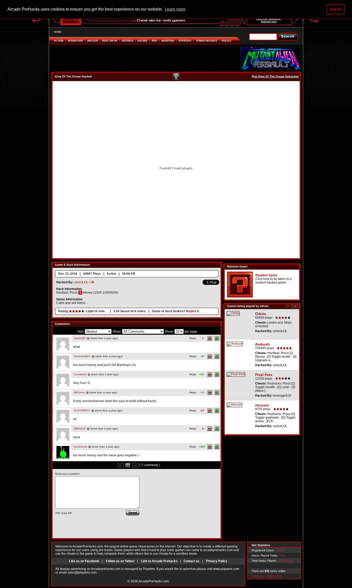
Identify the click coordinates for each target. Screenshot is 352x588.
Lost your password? (268, 19)
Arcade (92, 41)
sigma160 (80, 338)
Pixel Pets (263, 375)
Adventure (75, 41)
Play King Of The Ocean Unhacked (275, 76)
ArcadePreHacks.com (153, 581)
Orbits (260, 314)
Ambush (262, 344)
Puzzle (226, 41)
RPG (154, 41)
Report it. (192, 311)
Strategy (185, 41)
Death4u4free (82, 356)
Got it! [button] (335, 9)
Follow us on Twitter (120, 561)
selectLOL (81, 282)
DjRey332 (80, 428)
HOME (58, 31)
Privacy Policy (216, 561)
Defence (127, 41)
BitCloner (79, 392)
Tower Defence (206, 41)
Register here (269, 21)
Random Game (266, 275)
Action (58, 41)
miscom (262, 405)
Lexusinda (80, 374)
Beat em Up (109, 41)
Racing (142, 41)
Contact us (191, 561)
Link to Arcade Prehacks (159, 561)
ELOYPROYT (82, 410)
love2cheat (80, 446)
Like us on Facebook (84, 561)
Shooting (167, 41)
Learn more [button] (175, 9)
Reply (192, 338)
